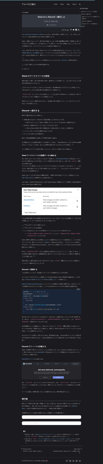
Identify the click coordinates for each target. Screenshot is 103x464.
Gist (63, 149)
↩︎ (68, 436)
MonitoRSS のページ (28, 359)
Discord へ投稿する (87, 21)
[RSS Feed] (79, 30)
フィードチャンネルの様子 (31, 423)
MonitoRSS (41, 352)
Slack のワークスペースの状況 (89, 11)
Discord (64, 60)
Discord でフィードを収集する (89, 23)
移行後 (83, 26)
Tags (68, 4)
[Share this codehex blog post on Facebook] (71, 30)
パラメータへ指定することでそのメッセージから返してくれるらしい (53, 439)
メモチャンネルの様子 (29, 417)
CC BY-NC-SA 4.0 (27, 461)
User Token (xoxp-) (28, 177)
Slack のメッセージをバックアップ (44, 434)
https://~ (47, 242)
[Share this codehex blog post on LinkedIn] (76, 30)
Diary (62, 4)
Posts (56, 4)
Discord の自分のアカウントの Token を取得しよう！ (41, 279)
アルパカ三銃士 (29, 4)
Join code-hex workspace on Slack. (33, 34)
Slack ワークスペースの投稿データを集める (91, 17)
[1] (72, 144)
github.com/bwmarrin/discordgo (32, 284)
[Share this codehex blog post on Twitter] (74, 30)
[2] (34, 256)
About (74, 4)
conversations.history (62, 158)
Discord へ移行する (86, 14)
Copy (78, 289)
